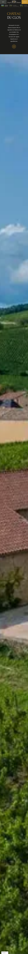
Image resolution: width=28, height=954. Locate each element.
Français (4, 952)
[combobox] (4, 952)
